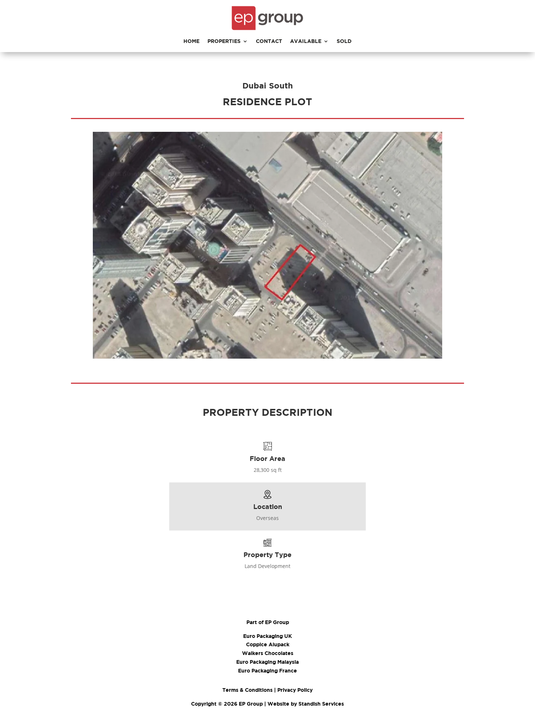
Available (305, 41)
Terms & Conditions (247, 690)
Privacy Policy (295, 690)
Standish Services (321, 704)
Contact (269, 41)
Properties (224, 41)
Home (191, 41)
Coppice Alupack (267, 644)
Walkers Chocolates (267, 653)
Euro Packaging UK (267, 636)
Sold (344, 41)
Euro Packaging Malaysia (267, 662)
